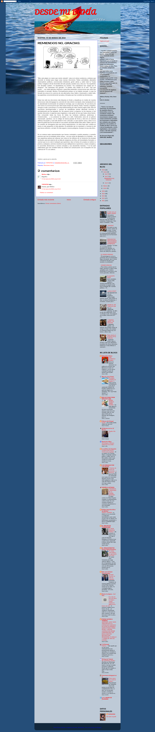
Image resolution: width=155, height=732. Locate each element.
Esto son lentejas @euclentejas (107, 572)
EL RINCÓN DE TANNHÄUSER (106, 526)
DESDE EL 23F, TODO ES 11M (111, 305)
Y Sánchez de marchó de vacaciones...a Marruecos (112, 470)
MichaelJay (81, 727)
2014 (103, 193)
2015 (103, 191)
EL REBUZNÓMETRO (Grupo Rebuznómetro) (109, 548)
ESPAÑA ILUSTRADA (108, 487)
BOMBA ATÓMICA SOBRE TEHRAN (111, 403)
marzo (105, 172)
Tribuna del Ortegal (108, 421)
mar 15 (107, 176)
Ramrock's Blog (106, 441)
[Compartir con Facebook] (79, 163)
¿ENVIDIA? (110, 225)
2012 (103, 198)
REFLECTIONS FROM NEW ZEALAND (108, 398)
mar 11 (107, 183)
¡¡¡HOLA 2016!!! (111, 291)
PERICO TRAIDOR (107, 512)
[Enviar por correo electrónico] (74, 163)
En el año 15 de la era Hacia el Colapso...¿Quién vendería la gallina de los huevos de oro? (109, 601)
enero (105, 188)
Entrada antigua (90, 200)
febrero (105, 186)
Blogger (99, 727)
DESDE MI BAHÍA (65, 12)
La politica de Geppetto (109, 449)
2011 (103, 200)
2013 (103, 196)
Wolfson (44, 174)
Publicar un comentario (46, 192)
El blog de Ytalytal (107, 659)
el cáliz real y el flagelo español (111, 212)
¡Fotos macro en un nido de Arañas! (112, 680)
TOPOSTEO (45, 184)
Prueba (104, 422)
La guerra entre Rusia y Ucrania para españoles (108, 451)
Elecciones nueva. (49, 165)
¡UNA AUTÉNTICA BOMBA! (112, 359)
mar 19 (107, 174)
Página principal (104, 41)
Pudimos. (104, 646)
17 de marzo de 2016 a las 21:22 (51, 179)
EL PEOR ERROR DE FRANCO (112, 530)
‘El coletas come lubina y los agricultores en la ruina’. (113, 553)
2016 (103, 170)
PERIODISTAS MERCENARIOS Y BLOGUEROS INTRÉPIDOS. (112, 241)
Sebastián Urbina (107, 356)
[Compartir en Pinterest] (81, 163)
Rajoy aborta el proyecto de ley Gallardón (111, 336)
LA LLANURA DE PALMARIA (107, 698)
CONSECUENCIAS (106, 265)
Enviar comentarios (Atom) (53, 203)
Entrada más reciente (46, 200)
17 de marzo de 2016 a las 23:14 (51, 189)
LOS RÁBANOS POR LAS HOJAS (108, 466)
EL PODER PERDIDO (107, 254)
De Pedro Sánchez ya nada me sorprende (112, 577)
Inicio (69, 200)
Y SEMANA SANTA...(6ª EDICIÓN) (110, 321)
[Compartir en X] (77, 163)
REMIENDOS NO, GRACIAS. (109, 179)
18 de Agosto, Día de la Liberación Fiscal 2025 (108, 443)
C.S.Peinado (105, 644)
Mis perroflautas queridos (108, 660)
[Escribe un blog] (76, 163)
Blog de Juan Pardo (108, 376)
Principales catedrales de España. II (112, 379)
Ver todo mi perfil (111, 716)
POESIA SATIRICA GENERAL (107, 620)
